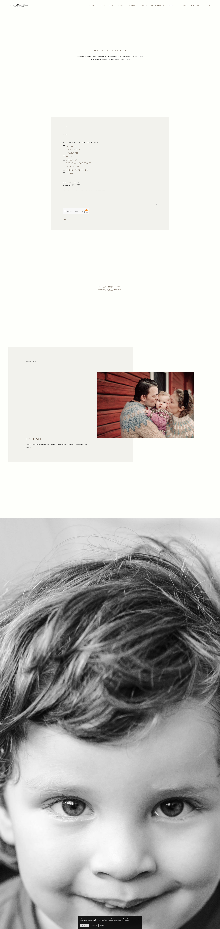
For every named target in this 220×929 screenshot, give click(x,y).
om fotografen (157, 5)
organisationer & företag (188, 5)
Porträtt (133, 5)
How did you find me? (71, 182)
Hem (103, 5)
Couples (71, 146)
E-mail (66, 134)
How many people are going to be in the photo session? (86, 191)
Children (72, 160)
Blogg (170, 5)
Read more (126, 920)
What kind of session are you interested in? (81, 142)
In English (93, 5)
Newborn (72, 153)
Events (70, 173)
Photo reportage (77, 170)
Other (69, 177)
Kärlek (144, 5)
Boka (111, 5)
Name (65, 126)
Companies (72, 166)
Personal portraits (78, 163)
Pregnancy (73, 150)
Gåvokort (208, 5)
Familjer (121, 5)
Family (70, 156)
